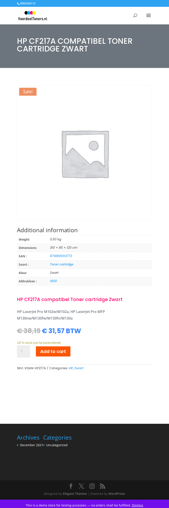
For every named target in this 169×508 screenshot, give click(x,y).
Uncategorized (57, 445)
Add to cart (53, 351)
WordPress (116, 494)
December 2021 (31, 445)
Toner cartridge (61, 264)
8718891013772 (61, 256)
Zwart (79, 368)
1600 (53, 281)
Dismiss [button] (137, 505)
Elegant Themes (75, 494)
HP (71, 368)
